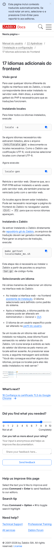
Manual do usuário (12, 43)
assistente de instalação (19, 298)
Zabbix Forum (36, 530)
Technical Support (12, 524)
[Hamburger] (49, 27)
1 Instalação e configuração (17, 47)
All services (8, 530)
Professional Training (40, 524)
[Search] (40, 27)
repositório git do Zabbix (20, 231)
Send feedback (27, 462)
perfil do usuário (32, 325)
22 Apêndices (34, 43)
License (18, 546)
